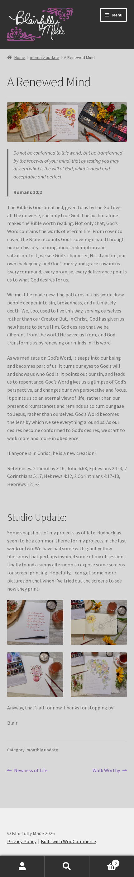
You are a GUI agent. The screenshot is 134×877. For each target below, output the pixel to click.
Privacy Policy (21, 841)
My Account (22, 866)
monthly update (44, 57)
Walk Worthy (106, 771)
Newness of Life (31, 771)
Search (67, 866)
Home (19, 57)
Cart (103, 861)
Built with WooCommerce (68, 841)
